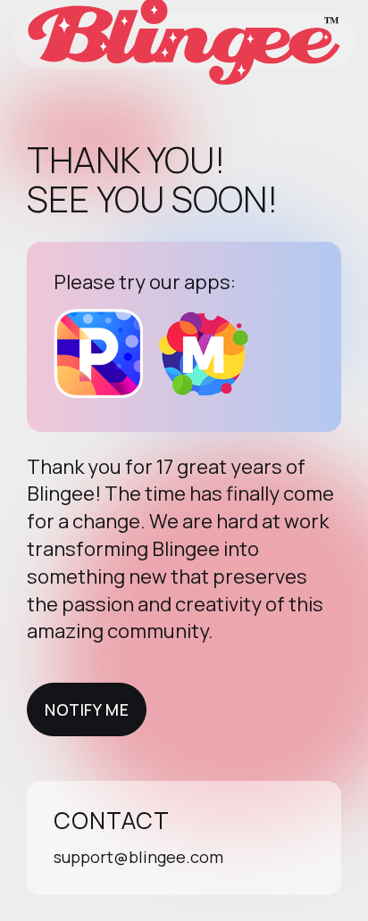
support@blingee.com (138, 856)
